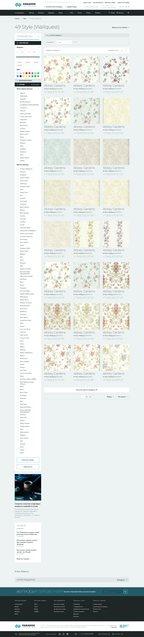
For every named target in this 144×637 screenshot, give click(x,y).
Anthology (23, 183)
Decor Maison (24, 242)
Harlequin (23, 122)
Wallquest (23, 435)
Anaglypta (23, 175)
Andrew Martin (24, 178)
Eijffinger (22, 254)
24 (122, 51)
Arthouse (23, 198)
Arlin (21, 189)
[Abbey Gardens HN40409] (57, 275)
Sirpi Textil (23, 404)
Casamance (23, 108)
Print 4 (22, 386)
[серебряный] (17, 73)
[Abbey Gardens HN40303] (116, 193)
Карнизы (41, 13)
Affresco (22, 93)
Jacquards (23, 314)
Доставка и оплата (59, 611)
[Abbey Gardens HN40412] (86, 275)
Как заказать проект (59, 606)
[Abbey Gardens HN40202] (57, 152)
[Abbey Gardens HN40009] (57, 110)
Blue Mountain (24, 213)
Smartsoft (114, 627)
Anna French (24, 181)
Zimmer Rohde (24, 158)
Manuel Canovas (25, 131)
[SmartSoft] (124, 626)
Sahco (22, 146)
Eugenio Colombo (25, 269)
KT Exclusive (24, 125)
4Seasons (23, 172)
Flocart (22, 285)
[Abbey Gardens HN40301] (57, 193)
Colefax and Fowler (26, 116)
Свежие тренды (72, 6)
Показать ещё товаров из (86, 390)
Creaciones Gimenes (26, 236)
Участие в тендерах (78, 611)
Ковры (88, 13)
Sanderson (23, 152)
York (21, 441)
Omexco (22, 367)
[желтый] (23, 76)
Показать (28, 460)
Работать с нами (110, 2)
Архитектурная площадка (54, 6)
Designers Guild (25, 248)
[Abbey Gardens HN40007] (116, 69)
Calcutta (22, 216)
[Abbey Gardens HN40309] (57, 234)
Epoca (22, 260)
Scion (21, 155)
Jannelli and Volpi (25, 320)
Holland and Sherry (26, 303)
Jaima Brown (24, 317)
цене (59, 42)
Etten (21, 266)
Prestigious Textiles (26, 140)
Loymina (22, 128)
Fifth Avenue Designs (26, 276)
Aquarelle (23, 99)
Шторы (31, 13)
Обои (71, 13)
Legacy (22, 326)
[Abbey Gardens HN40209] (86, 152)
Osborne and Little (25, 373)
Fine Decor (23, 279)
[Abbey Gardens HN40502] (57, 316)
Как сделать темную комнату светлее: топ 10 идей (28, 505)
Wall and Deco (24, 432)
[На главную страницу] (25, 5)
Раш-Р (22, 453)
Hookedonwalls (25, 306)
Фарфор (97, 13)
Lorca (22, 341)
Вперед (109, 397)
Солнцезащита (19, 13)
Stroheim (22, 414)
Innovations (23, 308)
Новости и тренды (123, 2)
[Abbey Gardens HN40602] (86, 357)
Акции (113, 12)
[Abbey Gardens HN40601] (57, 357)
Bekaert (22, 210)
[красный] (26, 73)
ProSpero (23, 143)
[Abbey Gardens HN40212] (116, 152)
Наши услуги (87, 2)
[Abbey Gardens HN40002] (86, 69)
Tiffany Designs (25, 423)
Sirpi (21, 401)
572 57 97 (90, 7)
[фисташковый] (26, 76)
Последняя (121, 397)
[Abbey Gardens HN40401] (86, 234)
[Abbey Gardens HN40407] (116, 234)
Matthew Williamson (26, 353)
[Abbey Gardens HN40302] (86, 193)
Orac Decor (23, 370)
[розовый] (29, 73)
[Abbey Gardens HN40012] (86, 110)
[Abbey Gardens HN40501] (116, 275)
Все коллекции (35, 84)
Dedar (22, 245)
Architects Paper (25, 186)
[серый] (20, 73)
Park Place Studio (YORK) (28, 379)
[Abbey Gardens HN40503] (86, 316)
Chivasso (23, 111)
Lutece (22, 344)
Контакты (76, 616)
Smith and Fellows (25, 407)
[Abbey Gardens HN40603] (116, 357)
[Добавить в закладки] (69, 92)
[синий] (20, 76)
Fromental (23, 288)
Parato (22, 376)
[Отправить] (125, 592)
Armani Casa (24, 192)
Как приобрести (98, 2)
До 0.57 (20, 62)
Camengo (23, 219)
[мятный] (35, 73)
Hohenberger (24, 297)
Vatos (21, 429)
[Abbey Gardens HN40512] (116, 316)
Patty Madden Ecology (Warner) (27, 383)
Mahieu (22, 347)
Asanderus (23, 204)
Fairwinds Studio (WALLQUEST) (25, 273)
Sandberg (23, 149)
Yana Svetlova (24, 438)
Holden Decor (24, 300)
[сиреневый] (32, 73)
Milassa (22, 355)
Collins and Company (26, 233)
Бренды (121, 12)
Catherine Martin (25, 228)
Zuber (22, 447)
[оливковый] (38, 76)
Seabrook (23, 398)
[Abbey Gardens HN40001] (57, 69)
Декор (60, 13)
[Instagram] (67, 634)
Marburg (22, 350)
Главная (17, 18)
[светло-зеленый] (32, 76)
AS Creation (23, 201)
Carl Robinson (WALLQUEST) (29, 105)
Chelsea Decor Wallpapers (28, 230)
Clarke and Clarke (25, 114)
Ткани (80, 13)
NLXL (22, 137)
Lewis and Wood (25, 329)
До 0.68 (20, 65)
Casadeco (23, 222)
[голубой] (17, 76)
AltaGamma (23, 96)
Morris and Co (24, 134)
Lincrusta (23, 332)
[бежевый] (23, 73)
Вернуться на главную (119, 27)
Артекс (22, 450)
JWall (21, 323)
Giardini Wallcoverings (27, 294)
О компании (76, 604)
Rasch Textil (23, 392)
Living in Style (24, 338)
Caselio (22, 225)
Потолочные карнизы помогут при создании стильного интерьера (27, 540)
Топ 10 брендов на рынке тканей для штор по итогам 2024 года (28, 531)
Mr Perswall (23, 358)
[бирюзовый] (38, 73)
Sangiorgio (23, 395)
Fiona (21, 282)
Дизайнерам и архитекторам (81, 609)
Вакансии (76, 614)
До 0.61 (28, 62)
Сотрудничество (78, 606)
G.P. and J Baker (25, 291)
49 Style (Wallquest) (35, 18)
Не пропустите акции (60, 609)
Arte (21, 195)
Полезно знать (97, 609)
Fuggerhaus (23, 119)
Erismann (23, 263)
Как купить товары (59, 604)
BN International (25, 102)
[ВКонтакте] (59, 634)
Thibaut (22, 420)
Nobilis (22, 364)
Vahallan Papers (25, 426)
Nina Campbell (24, 361)
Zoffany (22, 161)
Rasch (22, 389)
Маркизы (51, 13)
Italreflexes (23, 311)
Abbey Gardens (54, 85)
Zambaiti (22, 444)
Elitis (21, 257)
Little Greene (24, 335)
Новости (95, 611)
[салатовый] (29, 76)
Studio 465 (23, 417)
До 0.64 (36, 62)
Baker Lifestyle (24, 207)
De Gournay (24, 239)
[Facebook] (63, 634)
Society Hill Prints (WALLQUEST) (25, 411)
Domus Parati (24, 251)
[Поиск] (128, 12)
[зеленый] (35, 76)
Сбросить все (27, 467)
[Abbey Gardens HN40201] (116, 110)
